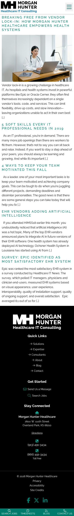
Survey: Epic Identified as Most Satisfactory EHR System (36, 259)
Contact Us (64, 513)
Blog (38, 365)
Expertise (38, 349)
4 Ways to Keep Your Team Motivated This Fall (31, 168)
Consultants (39, 354)
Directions (37, 433)
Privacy (37, 480)
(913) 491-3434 (37, 444)
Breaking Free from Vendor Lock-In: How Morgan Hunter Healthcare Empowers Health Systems (36, 23)
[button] (69, 7)
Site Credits (37, 490)
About (38, 360)
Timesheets (28, 513)
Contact (38, 370)
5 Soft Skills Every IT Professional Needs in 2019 (33, 126)
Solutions (38, 343)
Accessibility (37, 485)
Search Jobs (9, 513)
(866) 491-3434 (37, 454)
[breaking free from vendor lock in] (37, 80)
